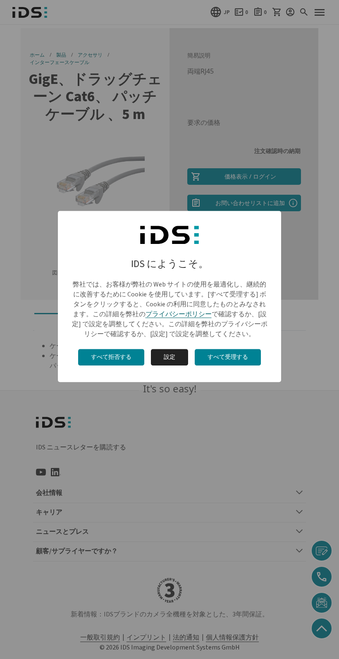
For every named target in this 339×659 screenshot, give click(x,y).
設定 (169, 357)
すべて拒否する (111, 357)
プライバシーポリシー (179, 314)
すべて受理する (228, 357)
